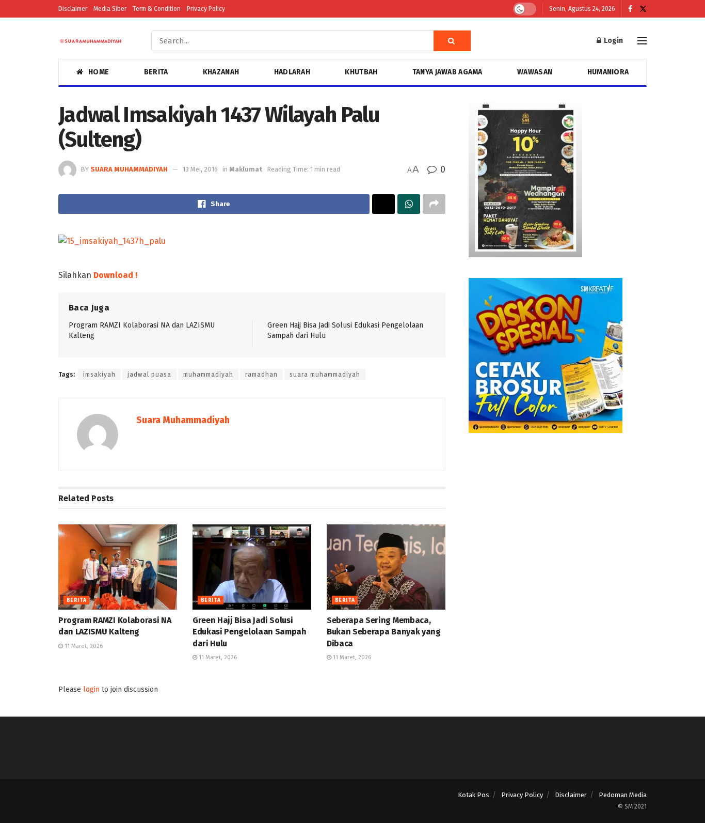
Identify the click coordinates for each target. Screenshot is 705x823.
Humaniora (608, 72)
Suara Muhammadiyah (129, 169)
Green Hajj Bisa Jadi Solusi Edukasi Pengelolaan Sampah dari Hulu (250, 631)
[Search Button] (452, 40)
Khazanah (221, 72)
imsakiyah (99, 374)
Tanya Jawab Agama (447, 72)
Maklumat (245, 169)
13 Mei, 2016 (200, 169)
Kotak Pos (473, 795)
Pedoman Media (623, 795)
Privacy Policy (206, 8)
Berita (156, 72)
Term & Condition (157, 8)
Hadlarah (292, 72)
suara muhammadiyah (325, 374)
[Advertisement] (558, 526)
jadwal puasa (149, 374)
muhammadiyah (208, 374)
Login (612, 40)
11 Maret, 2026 (83, 646)
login (91, 689)
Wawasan (534, 72)
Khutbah (361, 72)
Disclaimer (72, 8)
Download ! (115, 275)
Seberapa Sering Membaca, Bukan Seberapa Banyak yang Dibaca (384, 631)
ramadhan (261, 374)
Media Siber (109, 8)
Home (98, 72)
